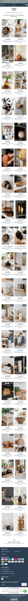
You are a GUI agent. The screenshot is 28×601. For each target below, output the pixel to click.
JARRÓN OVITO (7, 193)
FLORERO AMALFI (20, 89)
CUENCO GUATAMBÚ (20, 193)
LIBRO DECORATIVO (20, 374)
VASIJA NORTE (20, 61)
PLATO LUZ (20, 167)
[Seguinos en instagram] (2, 579)
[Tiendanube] (14, 588)
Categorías (3, 554)
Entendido (14, 599)
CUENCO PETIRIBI (7, 478)
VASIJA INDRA (7, 452)
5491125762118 (6, 569)
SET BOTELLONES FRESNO (20, 219)
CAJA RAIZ (8, 426)
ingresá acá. (23, 591)
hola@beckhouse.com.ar (8, 571)
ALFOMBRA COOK (20, 349)
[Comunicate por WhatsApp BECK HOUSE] (25, 591)
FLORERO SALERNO (20, 480)
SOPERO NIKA (7, 38)
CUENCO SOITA (7, 219)
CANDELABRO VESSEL (8, 531)
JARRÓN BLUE (20, 505)
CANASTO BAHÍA (20, 400)
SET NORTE (20, 245)
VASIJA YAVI (8, 167)
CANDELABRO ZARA (7, 323)
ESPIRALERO (8, 271)
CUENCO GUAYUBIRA (20, 115)
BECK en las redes (5, 551)
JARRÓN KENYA (20, 141)
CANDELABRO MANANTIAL (20, 323)
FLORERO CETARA (7, 89)
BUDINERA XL (7, 63)
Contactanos (16, 551)
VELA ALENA (7, 349)
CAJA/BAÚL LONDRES (8, 400)
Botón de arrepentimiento (14, 592)
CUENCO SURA (20, 426)
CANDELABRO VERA (20, 531)
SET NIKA (7, 245)
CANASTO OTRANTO (20, 452)
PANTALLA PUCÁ (8, 140)
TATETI (7, 115)
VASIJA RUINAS (7, 297)
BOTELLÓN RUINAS (20, 271)
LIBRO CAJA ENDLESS (7, 374)
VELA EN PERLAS (20, 297)
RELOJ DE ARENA (20, 38)
